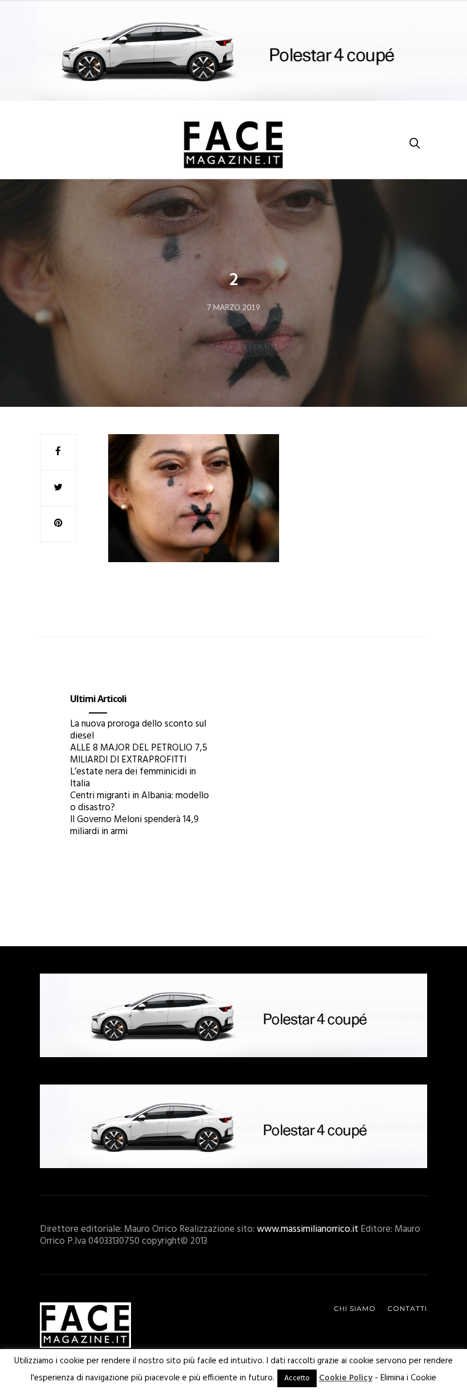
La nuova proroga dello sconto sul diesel (138, 730)
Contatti (407, 1308)
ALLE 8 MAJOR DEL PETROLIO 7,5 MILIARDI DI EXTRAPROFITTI (138, 754)
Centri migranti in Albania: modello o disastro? (139, 801)
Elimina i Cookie (408, 1378)
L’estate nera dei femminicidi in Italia (133, 777)
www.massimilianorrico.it (307, 1229)
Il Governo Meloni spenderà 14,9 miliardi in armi (134, 825)
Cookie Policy (345, 1378)
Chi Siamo (355, 1308)
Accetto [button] (297, 1378)
